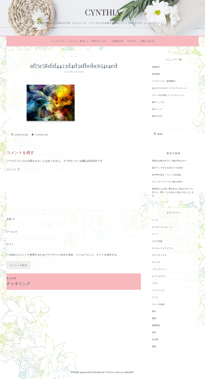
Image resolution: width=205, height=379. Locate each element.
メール (11, 231)
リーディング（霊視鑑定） (164, 81)
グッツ (155, 234)
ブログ (155, 283)
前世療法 (156, 74)
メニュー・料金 (77, 41)
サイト (10, 244)
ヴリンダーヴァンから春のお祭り (167, 181)
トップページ (58, 41)
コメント (13, 169)
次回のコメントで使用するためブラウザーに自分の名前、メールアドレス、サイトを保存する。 (64, 254)
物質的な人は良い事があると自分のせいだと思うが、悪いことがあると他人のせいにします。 (173, 192)
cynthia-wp (41, 135)
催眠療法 (156, 325)
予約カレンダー (99, 41)
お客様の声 (117, 41)
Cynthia (102, 12)
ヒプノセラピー (159, 276)
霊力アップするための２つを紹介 (167, 167)
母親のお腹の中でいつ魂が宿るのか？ (169, 160)
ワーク (155, 297)
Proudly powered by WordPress (87, 372)
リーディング (158, 290)
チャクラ (156, 262)
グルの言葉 (157, 241)
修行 (154, 311)
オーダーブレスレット (162, 227)
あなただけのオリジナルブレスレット (169, 88)
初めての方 (157, 116)
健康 (154, 318)
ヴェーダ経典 (158, 304)
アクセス (131, 41)
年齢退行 (156, 67)
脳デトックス (158, 102)
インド (155, 220)
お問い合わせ (147, 41)
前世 (154, 332)
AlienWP (129, 372)
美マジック (157, 109)
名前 (10, 219)
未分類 (155, 339)
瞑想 (154, 346)
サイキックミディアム (162, 248)
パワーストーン (159, 269)
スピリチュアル (159, 255)
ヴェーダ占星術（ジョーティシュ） (168, 95)
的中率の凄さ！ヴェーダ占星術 (166, 174)
